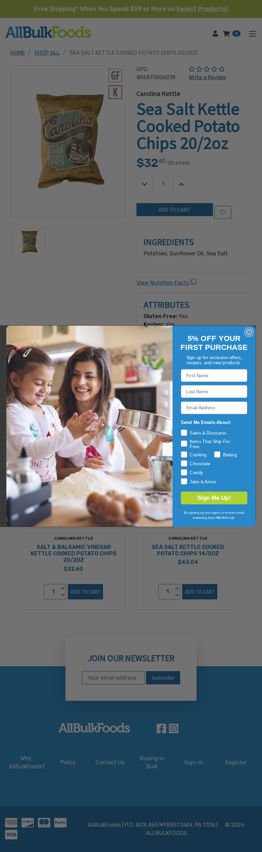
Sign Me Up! (214, 498)
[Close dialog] (249, 332)
